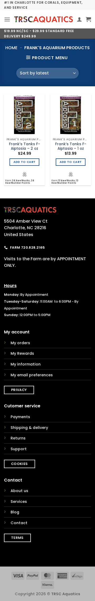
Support (19, 449)
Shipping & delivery (29, 427)
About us (19, 490)
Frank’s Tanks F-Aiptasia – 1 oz (70, 146)
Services (19, 501)
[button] (7, 19)
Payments (20, 416)
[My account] (79, 19)
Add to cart (24, 162)
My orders (20, 342)
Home (11, 48)
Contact (19, 522)
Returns (18, 438)
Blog (15, 512)
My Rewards (22, 353)
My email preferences (32, 375)
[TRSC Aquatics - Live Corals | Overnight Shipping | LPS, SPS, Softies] (43, 19)
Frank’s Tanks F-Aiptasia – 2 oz (24, 146)
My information (26, 364)
